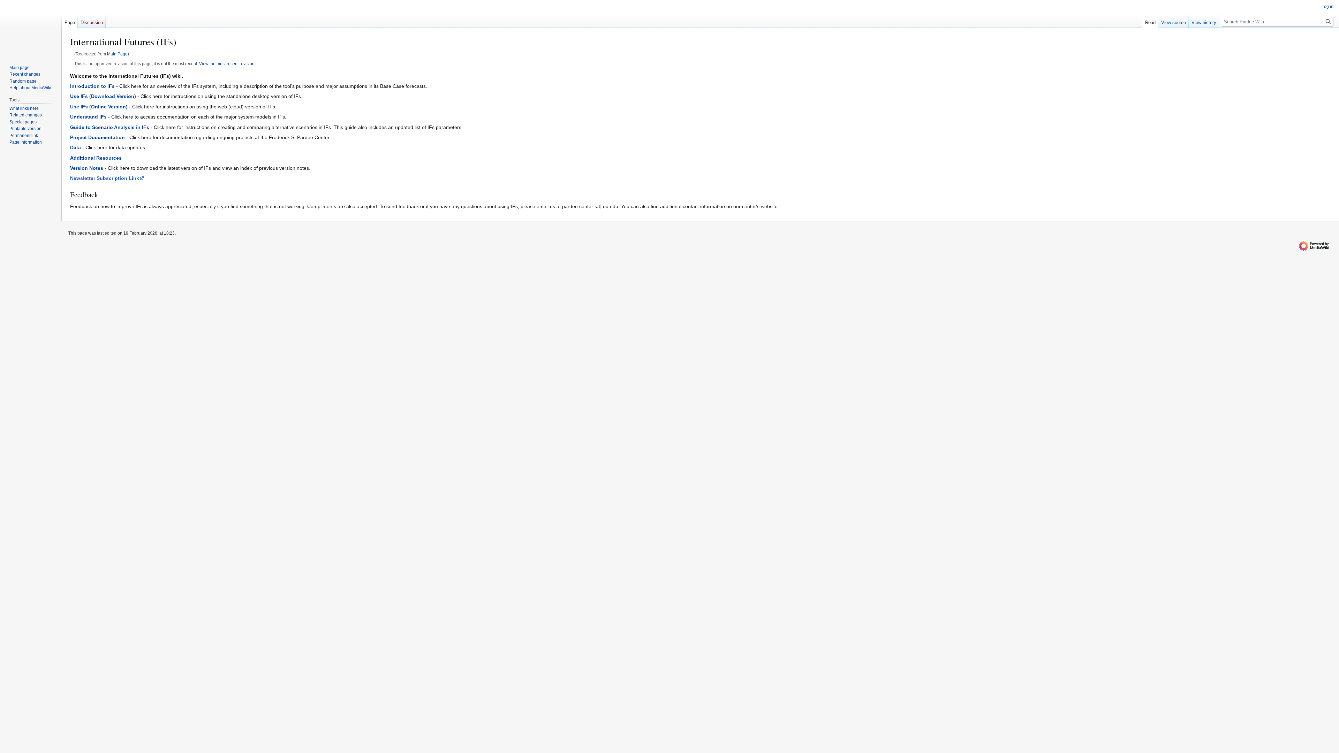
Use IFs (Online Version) (99, 106)
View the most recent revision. (227, 63)
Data (75, 147)
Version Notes (86, 168)
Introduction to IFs (92, 86)
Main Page (117, 54)
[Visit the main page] (31, 28)
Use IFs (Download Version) (103, 96)
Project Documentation (97, 137)
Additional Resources (96, 158)
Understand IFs (88, 117)
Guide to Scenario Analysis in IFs (109, 127)
